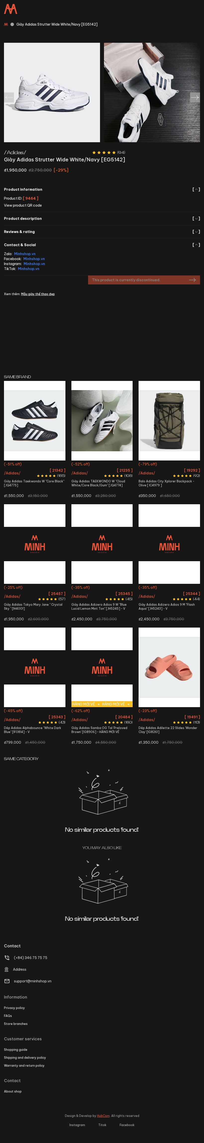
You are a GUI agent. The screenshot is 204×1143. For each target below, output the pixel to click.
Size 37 (156, 711)
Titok (102, 1125)
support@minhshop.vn (32, 981)
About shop (13, 1091)
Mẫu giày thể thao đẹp (38, 294)
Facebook (127, 1125)
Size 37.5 (110, 711)
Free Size (169, 465)
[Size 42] (169, 544)
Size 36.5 (102, 465)
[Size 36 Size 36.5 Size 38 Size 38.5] (34, 544)
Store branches (16, 1024)
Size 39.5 (102, 720)
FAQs (8, 1016)
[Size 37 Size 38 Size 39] (169, 667)
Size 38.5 (56, 588)
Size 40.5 (41, 711)
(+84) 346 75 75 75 (30, 958)
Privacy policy (14, 1008)
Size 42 (169, 588)
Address (19, 969)
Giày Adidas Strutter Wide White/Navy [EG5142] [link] (57, 24)
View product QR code (23, 205)
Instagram (77, 1125)
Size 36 (34, 465)
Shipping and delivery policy (25, 1057)
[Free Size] (169, 420)
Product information (102, 189)
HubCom (103, 1116)
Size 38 (41, 588)
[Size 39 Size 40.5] (34, 667)
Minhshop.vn (25, 254)
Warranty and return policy (24, 1065)
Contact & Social (102, 245)
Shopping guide (15, 1050)
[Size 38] (102, 544)
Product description (102, 218)
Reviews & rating (102, 231)
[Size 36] (34, 420)
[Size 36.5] (102, 420)
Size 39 (26, 711)
